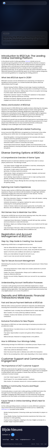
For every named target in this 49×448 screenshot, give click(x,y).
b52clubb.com (5, 409)
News (12, 439)
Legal (45, 444)
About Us (33, 444)
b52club (27, 61)
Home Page (6, 439)
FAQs (17, 439)
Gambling (6, 33)
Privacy (37, 444)
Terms (42, 444)
